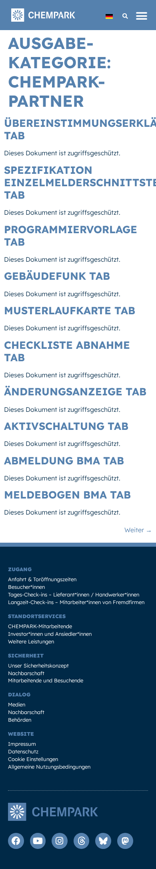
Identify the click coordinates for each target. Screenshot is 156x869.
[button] (125, 16)
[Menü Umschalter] (142, 16)
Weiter (138, 530)
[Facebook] (16, 841)
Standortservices (37, 616)
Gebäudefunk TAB (57, 276)
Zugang (20, 569)
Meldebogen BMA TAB (67, 494)
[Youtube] (38, 841)
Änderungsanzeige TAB (75, 391)
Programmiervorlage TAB (70, 235)
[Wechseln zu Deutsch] (109, 16)
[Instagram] (60, 841)
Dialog (19, 694)
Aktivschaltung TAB (66, 426)
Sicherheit (26, 655)
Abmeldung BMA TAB (64, 460)
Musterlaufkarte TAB (69, 310)
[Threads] (82, 841)
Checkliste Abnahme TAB (67, 351)
